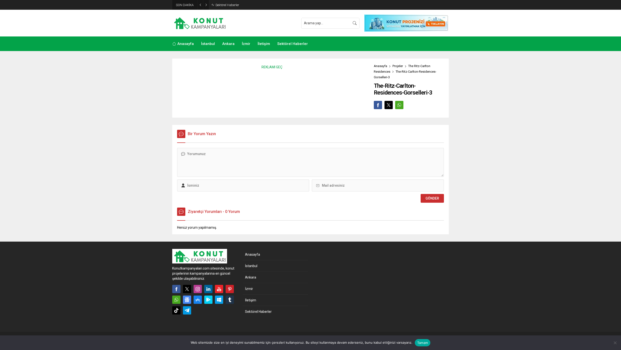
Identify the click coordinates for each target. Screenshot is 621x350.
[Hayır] (615, 342)
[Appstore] (198, 300)
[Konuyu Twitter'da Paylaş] (388, 105)
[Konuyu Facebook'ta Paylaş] (378, 105)
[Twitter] (187, 289)
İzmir (249, 289)
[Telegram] (187, 310)
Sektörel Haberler (227, 5)
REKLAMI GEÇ (271, 67)
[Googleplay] (208, 300)
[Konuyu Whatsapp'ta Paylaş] (399, 105)
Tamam (422, 343)
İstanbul (251, 266)
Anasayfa (380, 66)
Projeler (397, 66)
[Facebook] (176, 289)
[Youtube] (219, 289)
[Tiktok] (176, 310)
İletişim (250, 300)
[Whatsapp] (176, 300)
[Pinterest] (230, 289)
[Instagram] (198, 289)
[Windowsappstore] (219, 300)
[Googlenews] (187, 300)
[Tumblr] (230, 300)
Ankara (250, 277)
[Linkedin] (208, 289)
